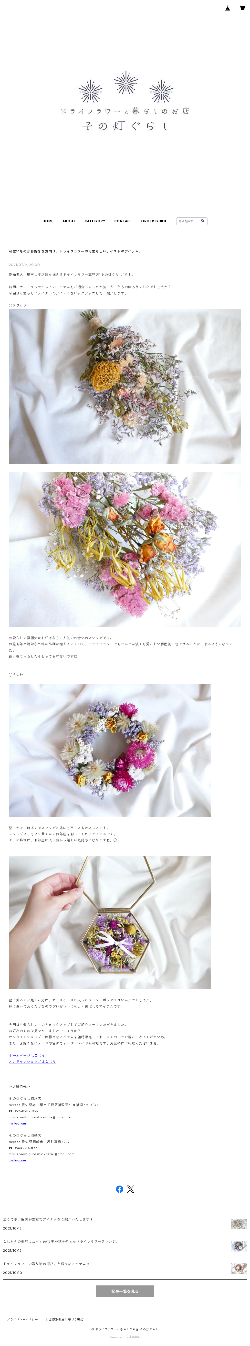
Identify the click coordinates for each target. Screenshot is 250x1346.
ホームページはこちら (27, 1055)
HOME (48, 221)
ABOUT (69, 221)
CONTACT (123, 221)
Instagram (17, 1123)
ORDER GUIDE (154, 221)
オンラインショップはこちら (32, 1062)
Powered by (119, 1337)
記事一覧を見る (125, 1291)
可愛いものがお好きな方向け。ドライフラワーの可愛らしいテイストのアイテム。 (76, 251)
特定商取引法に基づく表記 (64, 1319)
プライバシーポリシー (22, 1319)
